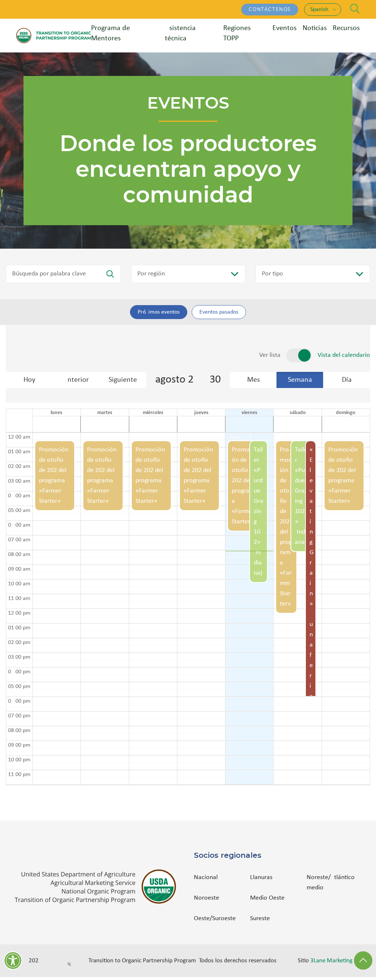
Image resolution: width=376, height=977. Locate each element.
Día (347, 380)
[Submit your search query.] (110, 274)
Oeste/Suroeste (215, 918)
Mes (253, 380)
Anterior (76, 380)
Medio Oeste (267, 897)
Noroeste (206, 897)
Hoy (29, 380)
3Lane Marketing (331, 961)
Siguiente (123, 380)
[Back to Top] (363, 960)
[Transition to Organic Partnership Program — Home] (53, 35)
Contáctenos (270, 9)
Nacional (206, 877)
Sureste (260, 918)
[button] (55, 608)
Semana (300, 380)
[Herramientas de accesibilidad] (13, 960)
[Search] (355, 9)
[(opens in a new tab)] (98, 886)
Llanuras (261, 877)
